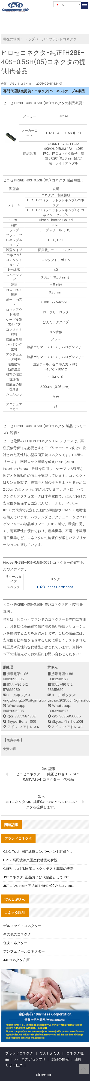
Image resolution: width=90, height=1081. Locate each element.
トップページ (34, 39)
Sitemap (43, 1074)
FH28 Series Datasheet (55, 587)
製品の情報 (60, 1059)
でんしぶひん (50, 1053)
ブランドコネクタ (63, 39)
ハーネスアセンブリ (30, 1059)
